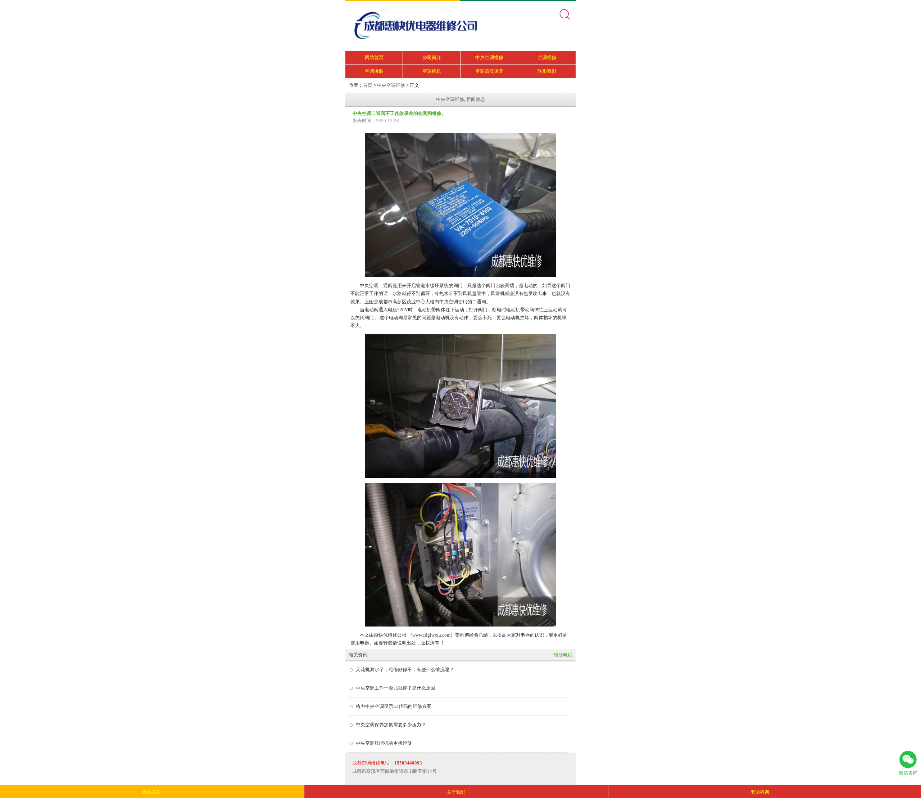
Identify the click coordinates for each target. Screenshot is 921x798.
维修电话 (563, 654)
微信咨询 (908, 773)
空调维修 (546, 57)
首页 (367, 85)
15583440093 (408, 763)
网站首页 (374, 57)
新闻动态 (475, 99)
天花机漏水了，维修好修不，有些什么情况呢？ (405, 669)
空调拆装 (374, 71)
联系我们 (546, 71)
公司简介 (431, 57)
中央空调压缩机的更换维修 (384, 743)
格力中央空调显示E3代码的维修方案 (393, 706)
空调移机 (431, 71)
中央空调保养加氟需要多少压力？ (391, 724)
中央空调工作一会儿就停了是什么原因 (395, 688)
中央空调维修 (489, 57)
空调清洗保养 (489, 71)
